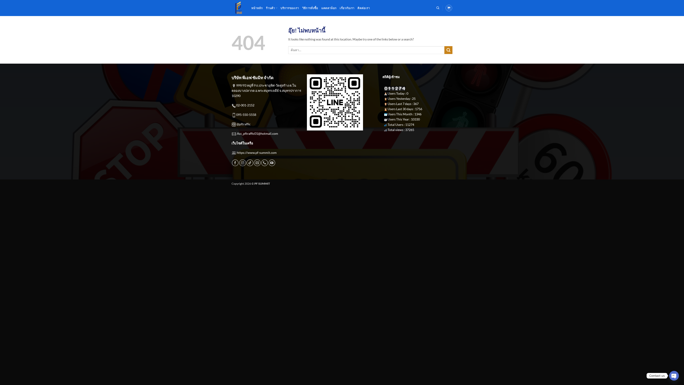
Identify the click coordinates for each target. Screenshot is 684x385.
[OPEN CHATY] (674, 376)
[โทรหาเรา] (264, 163)
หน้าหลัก (257, 8)
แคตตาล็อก (329, 8)
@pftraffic (243, 124)
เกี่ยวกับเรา (347, 8)
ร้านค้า (270, 8)
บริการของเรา (290, 8)
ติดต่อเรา (363, 8)
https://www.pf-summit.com (257, 153)
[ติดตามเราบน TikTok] (250, 163)
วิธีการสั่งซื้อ (310, 8)
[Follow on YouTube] (272, 163)
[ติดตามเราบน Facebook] (235, 163)
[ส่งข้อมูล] (448, 50)
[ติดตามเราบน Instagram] (242, 163)
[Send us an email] (257, 163)
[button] (437, 7)
